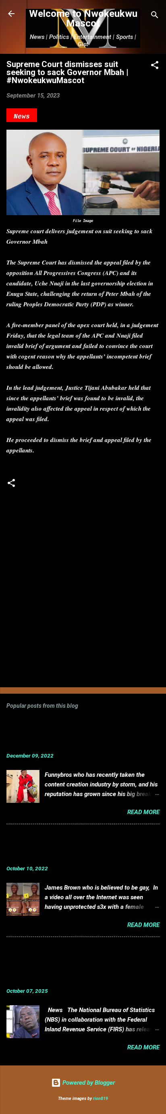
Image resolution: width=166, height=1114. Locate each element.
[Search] (155, 16)
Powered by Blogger (88, 1082)
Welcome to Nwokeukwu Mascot (83, 18)
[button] (155, 66)
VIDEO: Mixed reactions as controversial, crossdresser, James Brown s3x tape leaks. (65, 846)
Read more (143, 812)
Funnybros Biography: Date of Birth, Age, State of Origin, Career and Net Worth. (66, 733)
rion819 (100, 1098)
